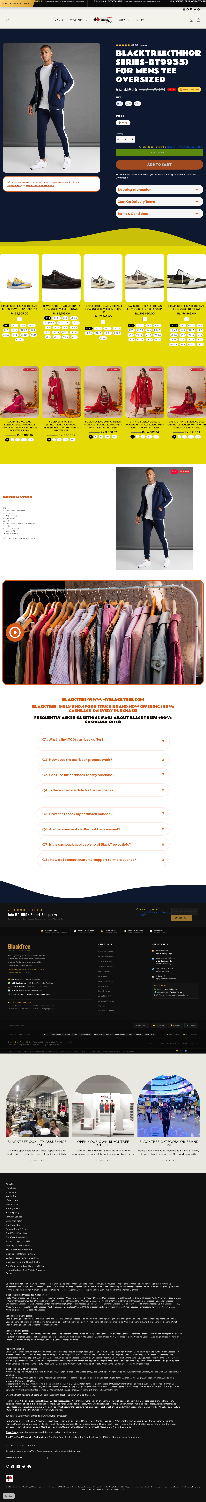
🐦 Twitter (191, 1025)
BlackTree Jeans (105, 952)
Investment (11, 1192)
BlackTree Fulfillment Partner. (20, 1253)
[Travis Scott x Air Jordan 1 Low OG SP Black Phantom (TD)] (103, 278)
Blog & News (104, 991)
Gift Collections (105, 981)
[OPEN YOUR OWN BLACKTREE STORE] (103, 1106)
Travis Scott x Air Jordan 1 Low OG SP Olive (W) (19, 307)
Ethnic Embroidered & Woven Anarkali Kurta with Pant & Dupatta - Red (19, 424)
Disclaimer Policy (14, 1220)
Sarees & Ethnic (105, 961)
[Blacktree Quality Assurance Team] (37, 1106)
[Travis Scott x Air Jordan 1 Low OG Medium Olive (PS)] (144, 278)
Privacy (152, 1043)
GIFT (123, 20)
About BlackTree (106, 996)
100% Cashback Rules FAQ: (19, 1249)
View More (37, 1160)
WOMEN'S (77, 20)
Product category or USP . (18, 1241)
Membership (12, 1204)
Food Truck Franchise (16, 1233)
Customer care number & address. (22, 1257)
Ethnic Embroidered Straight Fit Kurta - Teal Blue (145, 424)
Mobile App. (12, 1196)
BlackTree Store (13, 1225)
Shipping (171, 1043)
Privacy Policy (13, 1208)
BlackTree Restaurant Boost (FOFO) (23, 1262)
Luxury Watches (105, 957)
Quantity (119, 134)
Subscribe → (182, 918)
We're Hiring (12, 1200)
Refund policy (12, 1212)
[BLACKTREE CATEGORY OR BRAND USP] (168, 1106)
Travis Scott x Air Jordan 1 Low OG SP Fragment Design (61, 307)
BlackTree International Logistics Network (26, 1266)
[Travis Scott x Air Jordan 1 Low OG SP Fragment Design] (61, 278)
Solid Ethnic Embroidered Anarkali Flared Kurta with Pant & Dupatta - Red (61, 424)
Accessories (103, 986)
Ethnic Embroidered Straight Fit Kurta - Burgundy (186, 424)
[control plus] (133, 139)
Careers (102, 1006)
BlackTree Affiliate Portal (18, 1237)
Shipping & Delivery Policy (18, 1245)
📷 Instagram (141, 1025)
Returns (182, 1043)
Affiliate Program (106, 1001)
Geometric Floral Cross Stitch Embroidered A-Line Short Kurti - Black (103, 424)
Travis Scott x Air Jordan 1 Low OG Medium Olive (186, 307)
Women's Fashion (106, 966)
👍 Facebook (158, 1025)
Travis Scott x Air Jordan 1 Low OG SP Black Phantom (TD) (103, 309)
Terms (161, 1043)
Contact (194, 1043)
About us (10, 1183)
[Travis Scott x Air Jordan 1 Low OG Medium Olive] (186, 278)
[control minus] (118, 139)
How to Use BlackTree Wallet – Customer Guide (26, 1271)
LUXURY (139, 20)
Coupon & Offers (106, 1011)
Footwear (102, 976)
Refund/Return (174, 146)
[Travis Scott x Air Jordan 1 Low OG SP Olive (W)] (19, 278)
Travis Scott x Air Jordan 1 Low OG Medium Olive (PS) (145, 307)
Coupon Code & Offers (17, 1229)
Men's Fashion (104, 971)
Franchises (11, 1188)
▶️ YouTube (176, 1025)
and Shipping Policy (192, 146)
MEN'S (59, 20)
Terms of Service (14, 1216)
